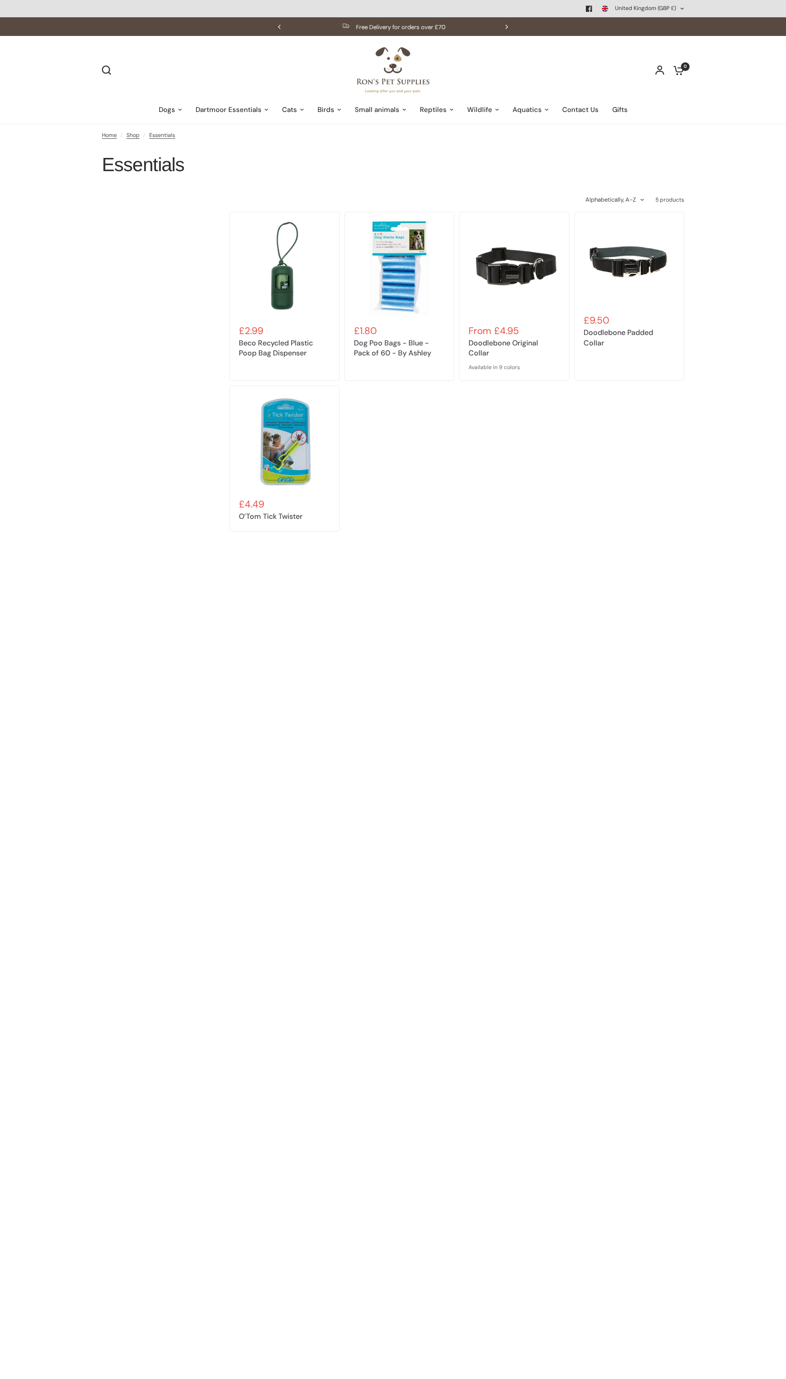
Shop (133, 135)
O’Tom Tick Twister (270, 516)
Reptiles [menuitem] (433, 109)
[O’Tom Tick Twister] (284, 440)
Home (109, 135)
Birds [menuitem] (325, 109)
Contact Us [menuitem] (580, 109)
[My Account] (660, 70)
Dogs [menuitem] (167, 109)
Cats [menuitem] (289, 109)
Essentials (162, 135)
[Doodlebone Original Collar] (514, 267)
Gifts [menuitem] (620, 109)
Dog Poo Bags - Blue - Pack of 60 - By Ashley (392, 348)
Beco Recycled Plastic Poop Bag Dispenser (276, 348)
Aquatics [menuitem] (527, 109)
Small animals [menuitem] (377, 109)
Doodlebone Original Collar (503, 348)
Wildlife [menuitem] (479, 109)
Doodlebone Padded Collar (618, 337)
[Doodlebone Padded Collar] (629, 262)
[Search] (109, 70)
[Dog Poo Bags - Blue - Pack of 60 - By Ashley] (399, 267)
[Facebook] (589, 9)
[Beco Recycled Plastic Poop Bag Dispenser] (284, 267)
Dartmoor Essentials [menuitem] (229, 109)
